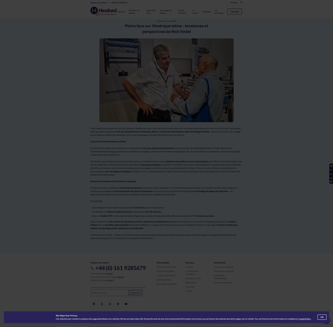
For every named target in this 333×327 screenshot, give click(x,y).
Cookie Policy (304, 319)
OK (322, 317)
